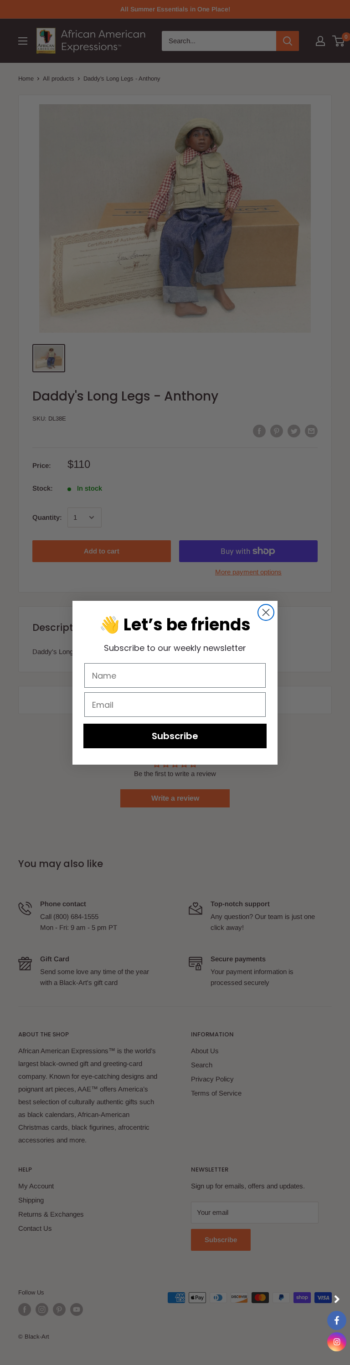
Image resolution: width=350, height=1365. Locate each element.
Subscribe (175, 736)
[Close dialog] (266, 612)
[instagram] (336, 1341)
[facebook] (336, 1320)
